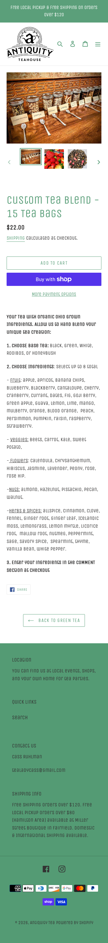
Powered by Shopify (74, 922)
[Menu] (98, 44)
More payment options (54, 294)
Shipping (16, 238)
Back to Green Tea (58, 620)
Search (20, 717)
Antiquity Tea (42, 922)
